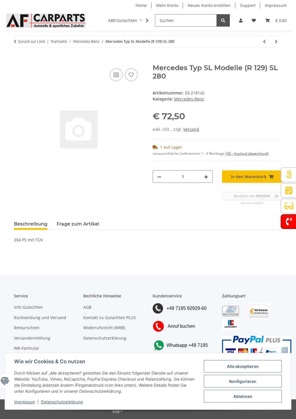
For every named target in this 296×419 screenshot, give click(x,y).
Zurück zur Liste (31, 41)
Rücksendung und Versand (40, 317)
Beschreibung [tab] (30, 224)
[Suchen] (223, 20)
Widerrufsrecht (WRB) (104, 327)
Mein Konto (167, 5)
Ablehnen (242, 396)
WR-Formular (26, 348)
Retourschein (27, 327)
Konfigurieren (242, 381)
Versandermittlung (32, 338)
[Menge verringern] (159, 177)
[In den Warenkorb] (18, 60)
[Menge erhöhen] (206, 177)
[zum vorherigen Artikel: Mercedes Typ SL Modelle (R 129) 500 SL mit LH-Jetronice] (264, 41)
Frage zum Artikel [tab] (78, 224)
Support (248, 5)
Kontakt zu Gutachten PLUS (109, 317)
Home (141, 5)
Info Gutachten (28, 307)
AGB (87, 307)
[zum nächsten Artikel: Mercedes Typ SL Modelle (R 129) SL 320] (276, 41)
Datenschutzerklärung (62, 401)
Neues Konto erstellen (209, 5)
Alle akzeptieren (243, 366)
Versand (191, 129)
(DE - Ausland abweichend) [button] (247, 153)
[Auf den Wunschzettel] (131, 74)
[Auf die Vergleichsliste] (116, 74)
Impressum (24, 401)
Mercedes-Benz (189, 99)
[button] (240, 20)
